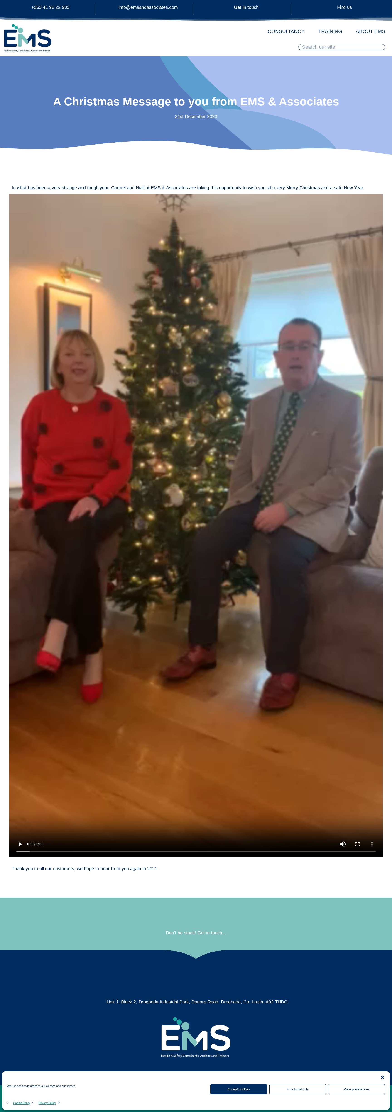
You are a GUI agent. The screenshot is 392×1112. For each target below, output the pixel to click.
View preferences (357, 1089)
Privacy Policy (47, 1103)
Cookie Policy (21, 1103)
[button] (382, 1077)
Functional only (298, 1089)
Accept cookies (238, 1089)
